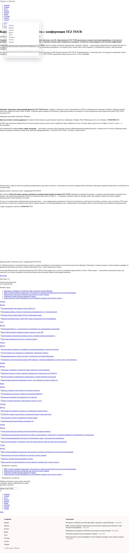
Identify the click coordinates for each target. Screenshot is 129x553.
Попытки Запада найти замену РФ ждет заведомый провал (21, 315)
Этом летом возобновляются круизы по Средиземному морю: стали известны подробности (32, 438)
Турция (6, 7)
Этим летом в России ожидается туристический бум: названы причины (25, 431)
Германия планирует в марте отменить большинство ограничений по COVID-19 (29, 373)
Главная (6, 5)
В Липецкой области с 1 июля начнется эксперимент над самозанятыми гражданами (30, 329)
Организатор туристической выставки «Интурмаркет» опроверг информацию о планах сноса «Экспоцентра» (39, 360)
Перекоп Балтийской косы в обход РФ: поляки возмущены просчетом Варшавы (28, 319)
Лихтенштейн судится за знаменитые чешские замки (19, 418)
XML (2, 512)
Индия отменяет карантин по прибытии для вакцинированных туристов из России (30, 349)
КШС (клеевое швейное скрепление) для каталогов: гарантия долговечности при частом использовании (40, 293)
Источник (3, 275)
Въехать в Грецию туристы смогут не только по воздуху (20, 390)
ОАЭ (5, 9)
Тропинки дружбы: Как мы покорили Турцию (20, 296)
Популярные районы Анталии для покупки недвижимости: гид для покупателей (29, 312)
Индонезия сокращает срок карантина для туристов (19, 397)
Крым (6, 14)
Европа (6, 12)
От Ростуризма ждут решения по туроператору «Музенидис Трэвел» (24, 353)
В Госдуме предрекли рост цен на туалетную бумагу (19, 339)
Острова (7, 16)
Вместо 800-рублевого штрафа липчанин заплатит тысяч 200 (22, 332)
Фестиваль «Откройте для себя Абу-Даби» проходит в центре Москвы (28, 291)
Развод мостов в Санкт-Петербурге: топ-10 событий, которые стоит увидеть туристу (33, 298)
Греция (6, 18)
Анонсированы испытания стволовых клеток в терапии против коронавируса (28, 336)
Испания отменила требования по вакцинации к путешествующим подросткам (28, 377)
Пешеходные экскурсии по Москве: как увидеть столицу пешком (26, 294)
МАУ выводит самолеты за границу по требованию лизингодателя (24, 411)
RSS (1, 305)
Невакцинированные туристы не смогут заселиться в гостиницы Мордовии (27, 356)
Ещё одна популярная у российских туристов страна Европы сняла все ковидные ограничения (34, 442)
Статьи (6, 20)
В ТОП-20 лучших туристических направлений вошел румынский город (26, 414)
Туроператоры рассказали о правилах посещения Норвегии (21, 394)
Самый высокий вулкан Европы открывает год (17, 421)
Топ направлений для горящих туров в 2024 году (18, 308)
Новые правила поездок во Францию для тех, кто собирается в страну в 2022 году (29, 380)
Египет (6, 11)
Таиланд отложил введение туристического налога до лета (21, 401)
